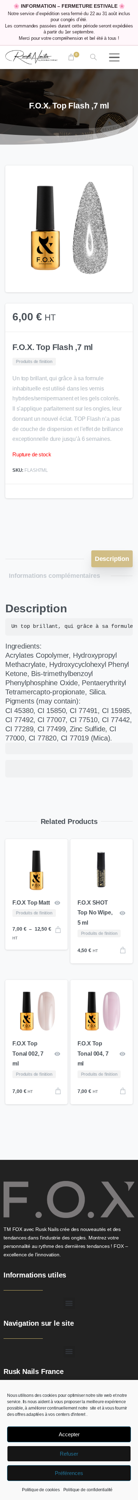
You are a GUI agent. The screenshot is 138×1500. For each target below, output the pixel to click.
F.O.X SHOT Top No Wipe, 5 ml (95, 913)
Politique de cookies (41, 1489)
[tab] (112, 558)
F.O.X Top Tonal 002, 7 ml (28, 1053)
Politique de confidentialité (88, 1489)
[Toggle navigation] (114, 57)
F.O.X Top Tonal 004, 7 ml (93, 1053)
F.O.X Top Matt (31, 903)
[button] (120, 177)
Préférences (69, 1473)
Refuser (69, 1454)
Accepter (69, 1434)
